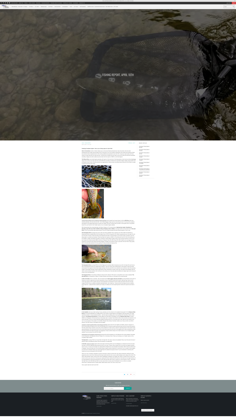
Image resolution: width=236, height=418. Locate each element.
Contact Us (82, 3)
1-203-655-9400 (14, 3)
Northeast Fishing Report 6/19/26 (144, 176)
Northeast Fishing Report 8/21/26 (144, 147)
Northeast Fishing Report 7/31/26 (144, 156)
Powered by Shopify (96, 413)
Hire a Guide (32, 3)
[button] (25, 6)
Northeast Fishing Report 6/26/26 (144, 172)
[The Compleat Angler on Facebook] (3, 3)
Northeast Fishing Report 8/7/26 (144, 153)
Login (229, 3)
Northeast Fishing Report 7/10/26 (144, 166)
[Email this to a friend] (134, 374)
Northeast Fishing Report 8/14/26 (144, 150)
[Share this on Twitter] (124, 374)
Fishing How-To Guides (56, 3)
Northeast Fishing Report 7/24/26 (144, 160)
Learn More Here (144, 402)
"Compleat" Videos (67, 3)
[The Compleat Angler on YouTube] (9, 3)
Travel (26, 3)
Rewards (38, 3)
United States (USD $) (147, 410)
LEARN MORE (99, 406)
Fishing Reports (45, 3)
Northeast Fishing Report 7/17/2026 (144, 163)
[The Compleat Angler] (5, 6)
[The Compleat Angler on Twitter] (7, 3)
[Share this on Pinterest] (131, 374)
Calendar (75, 3)
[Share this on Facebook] (127, 374)
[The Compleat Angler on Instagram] (5, 3)
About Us (21, 3)
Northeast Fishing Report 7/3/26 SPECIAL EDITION (144, 169)
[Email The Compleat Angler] (1, 3)
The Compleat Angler (88, 413)
